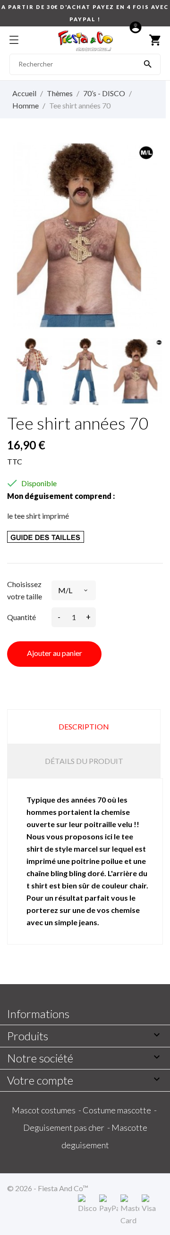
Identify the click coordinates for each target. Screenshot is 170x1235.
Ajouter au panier (54, 652)
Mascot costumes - (47, 1110)
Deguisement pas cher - (67, 1127)
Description (84, 726)
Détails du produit (84, 760)
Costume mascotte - (120, 1110)
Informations (38, 1013)
